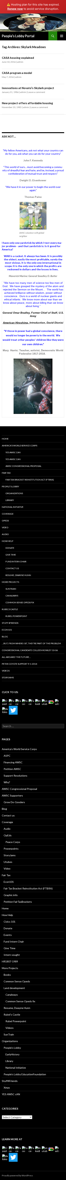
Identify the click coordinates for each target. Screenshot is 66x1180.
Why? (7, 782)
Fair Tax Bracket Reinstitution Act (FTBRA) (30, 479)
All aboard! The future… (16, 657)
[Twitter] (13, 710)
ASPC (7, 755)
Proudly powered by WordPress (17, 1175)
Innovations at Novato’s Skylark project (28, 88)
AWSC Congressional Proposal (23, 466)
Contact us (12, 568)
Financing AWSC (13, 762)
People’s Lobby (10, 486)
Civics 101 (9, 921)
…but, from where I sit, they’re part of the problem (31, 643)
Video (5, 527)
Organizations (14, 493)
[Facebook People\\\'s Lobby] (18, 702)
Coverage (8, 513)
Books (7, 974)
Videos (6, 670)
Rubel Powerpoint (16, 616)
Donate (10, 547)
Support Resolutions (15, 775)
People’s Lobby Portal (18, 36)
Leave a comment (36, 92)
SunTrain (11, 588)
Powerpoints (11, 848)
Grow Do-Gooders (14, 802)
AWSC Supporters (12, 795)
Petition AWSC (12, 769)
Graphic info (11, 895)
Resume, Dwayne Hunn (18, 575)
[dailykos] (5, 710)
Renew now (15, 9)
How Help (7, 541)
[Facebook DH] (31, 702)
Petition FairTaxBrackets (18, 901)
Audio (5, 534)
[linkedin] (38, 702)
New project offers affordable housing (27, 103)
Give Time (11, 554)
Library (10, 500)
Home (5, 438)
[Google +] (51, 702)
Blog (5, 636)
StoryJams (8, 677)
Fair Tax (6, 472)
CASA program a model (17, 72)
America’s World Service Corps (19, 445)
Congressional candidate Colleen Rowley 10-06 (30, 650)
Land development (14, 988)
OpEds (5, 520)
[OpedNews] (5, 702)
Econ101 (7, 629)
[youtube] (44, 702)
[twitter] (58, 702)
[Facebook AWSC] (11, 702)
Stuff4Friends (10, 623)
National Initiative (12, 507)
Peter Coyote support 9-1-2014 (19, 663)
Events (8, 934)
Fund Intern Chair (16, 561)
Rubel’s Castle (10, 609)
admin (20, 61)
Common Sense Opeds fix (20, 602)
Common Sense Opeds (17, 981)
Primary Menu (61, 36)
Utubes (8, 861)
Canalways (12, 595)
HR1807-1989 (10, 961)
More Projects (10, 582)
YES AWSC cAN (13, 452)
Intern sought (12, 954)
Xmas (7, 1087)
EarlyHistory (12, 1054)
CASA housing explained (18, 57)
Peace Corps (13, 842)
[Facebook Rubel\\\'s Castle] (25, 702)
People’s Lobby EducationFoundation (25, 1074)
